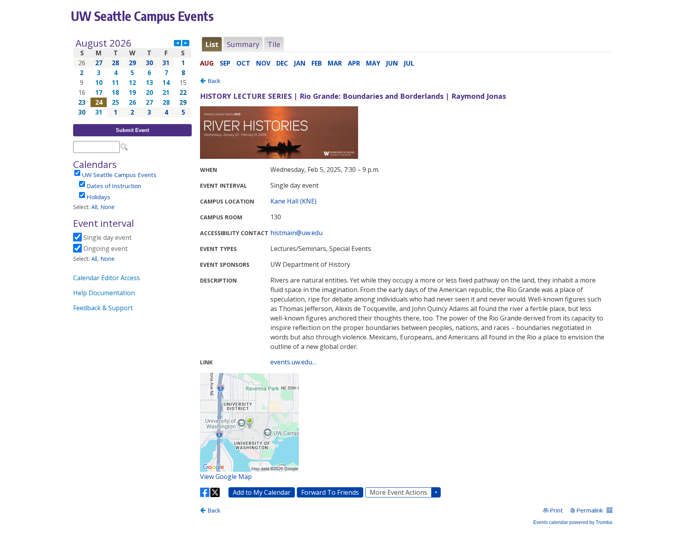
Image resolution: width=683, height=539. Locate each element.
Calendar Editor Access (106, 277)
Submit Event (132, 130)
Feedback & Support (103, 307)
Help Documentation (104, 292)
